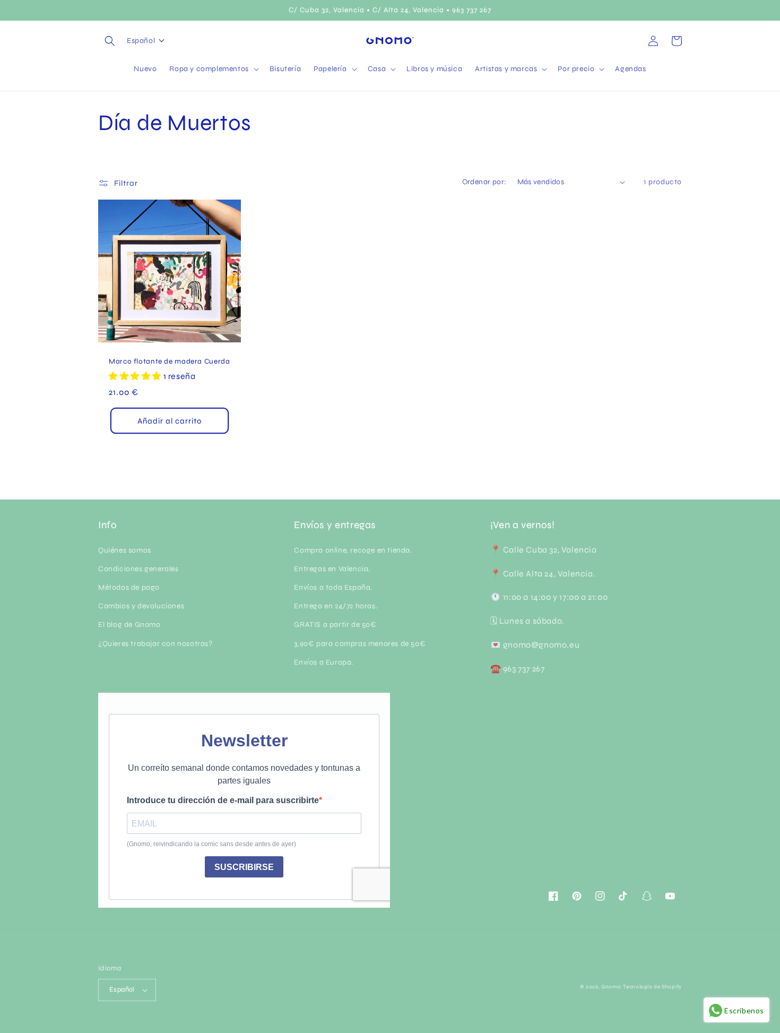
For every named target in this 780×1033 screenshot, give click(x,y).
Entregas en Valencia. (332, 568)
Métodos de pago (129, 587)
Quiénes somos (124, 550)
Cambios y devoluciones (141, 605)
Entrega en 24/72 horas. (335, 605)
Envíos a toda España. (333, 587)
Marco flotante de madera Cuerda (169, 361)
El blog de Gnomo (129, 624)
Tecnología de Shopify (652, 987)
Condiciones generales (138, 568)
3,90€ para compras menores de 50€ (360, 643)
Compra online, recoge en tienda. (353, 550)
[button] (110, 41)
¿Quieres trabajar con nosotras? (155, 643)
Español (122, 989)
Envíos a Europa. (323, 662)
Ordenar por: (484, 181)
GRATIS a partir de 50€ (335, 624)
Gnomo (611, 987)
